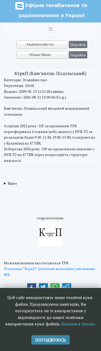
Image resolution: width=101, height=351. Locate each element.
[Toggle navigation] (50, 29)
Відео (12, 183)
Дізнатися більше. (78, 324)
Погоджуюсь (50, 340)
